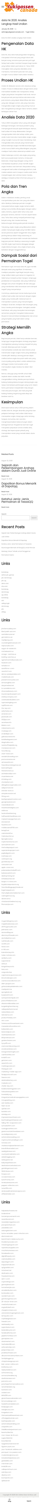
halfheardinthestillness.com (11, 816)
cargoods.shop (7, 972)
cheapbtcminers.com (9, 1310)
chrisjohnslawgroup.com (10, 1361)
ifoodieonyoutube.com (10, 1242)
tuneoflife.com (7, 1188)
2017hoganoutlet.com (9, 927)
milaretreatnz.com (8, 728)
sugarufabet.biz (7, 1438)
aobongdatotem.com (9, 1231)
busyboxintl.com (7, 995)
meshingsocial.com (8, 1066)
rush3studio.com (7, 941)
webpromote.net (7, 788)
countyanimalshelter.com (11, 1154)
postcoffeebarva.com (9, 1001)
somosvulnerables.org (9, 1375)
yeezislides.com (7, 1228)
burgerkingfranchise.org (10, 1006)
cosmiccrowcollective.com (11, 981)
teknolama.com (7, 1015)
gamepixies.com (7, 1339)
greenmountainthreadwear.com (13, 1131)
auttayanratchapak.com (10, 998)
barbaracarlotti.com (9, 873)
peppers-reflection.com (10, 1185)
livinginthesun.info (8, 967)
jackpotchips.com (8, 1350)
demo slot (5, 583)
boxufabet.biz (6, 1441)
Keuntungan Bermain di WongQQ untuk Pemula (18, 548)
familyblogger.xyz (8, 1358)
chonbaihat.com (7, 782)
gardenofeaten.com (9, 1040)
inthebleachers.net (8, 879)
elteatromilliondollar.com (10, 1003)
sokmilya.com (6, 1472)
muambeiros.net (7, 776)
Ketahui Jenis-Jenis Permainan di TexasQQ (17, 500)
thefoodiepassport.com (10, 847)
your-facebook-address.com (12, 1449)
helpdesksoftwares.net (9, 1211)
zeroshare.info (6, 722)
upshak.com (6, 1109)
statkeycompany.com (9, 697)
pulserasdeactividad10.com (11, 870)
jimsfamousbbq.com (9, 629)
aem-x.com (6, 1279)
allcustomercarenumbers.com (12, 1356)
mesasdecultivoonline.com (11, 1026)
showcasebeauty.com (9, 691)
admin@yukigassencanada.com (13, 32)
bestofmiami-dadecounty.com (13, 1239)
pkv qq (4, 581)
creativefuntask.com (9, 1304)
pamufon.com (7, 1381)
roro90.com (6, 944)
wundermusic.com (8, 1296)
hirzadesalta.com (8, 1253)
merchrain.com (7, 1464)
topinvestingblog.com (9, 703)
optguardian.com (8, 1267)
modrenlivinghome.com (10, 1455)
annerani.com (6, 714)
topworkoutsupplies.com (10, 1248)
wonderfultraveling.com (10, 757)
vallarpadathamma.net (10, 1009)
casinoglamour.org (8, 896)
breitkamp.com (7, 1367)
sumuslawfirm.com (8, 1126)
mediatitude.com (8, 677)
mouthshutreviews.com (10, 1250)
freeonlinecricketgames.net (11, 765)
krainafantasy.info (8, 952)
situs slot (5, 586)
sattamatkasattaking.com (11, 1424)
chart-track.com (7, 754)
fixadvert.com (6, 663)
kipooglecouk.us (7, 839)
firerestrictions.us (8, 771)
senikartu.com (7, 958)
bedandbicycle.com (9, 1330)
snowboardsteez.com (9, 1049)
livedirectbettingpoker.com (11, 1089)
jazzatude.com (7, 717)
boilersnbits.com (7, 1029)
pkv (3, 609)
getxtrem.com (7, 1060)
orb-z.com (5, 1021)
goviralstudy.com (8, 862)
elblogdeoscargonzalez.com (11, 785)
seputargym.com (8, 1262)
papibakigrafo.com (8, 853)
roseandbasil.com (8, 805)
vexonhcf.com (7, 671)
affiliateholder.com (8, 1194)
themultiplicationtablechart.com (13, 893)
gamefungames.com (9, 1299)
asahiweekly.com (8, 1324)
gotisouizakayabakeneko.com (12, 986)
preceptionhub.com (9, 1225)
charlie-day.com (7, 1086)
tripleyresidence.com (9, 1370)
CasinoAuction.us (8, 836)
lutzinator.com (7, 1390)
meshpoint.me (7, 989)
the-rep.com (6, 708)
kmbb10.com (6, 1057)
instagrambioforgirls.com (10, 1052)
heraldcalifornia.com (9, 1333)
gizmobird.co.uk (7, 637)
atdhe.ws (5, 811)
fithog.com (5, 796)
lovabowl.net (6, 1213)
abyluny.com (6, 1475)
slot (3, 600)
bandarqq (5, 572)
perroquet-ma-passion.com (11, 1452)
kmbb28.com (6, 1466)
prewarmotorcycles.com (10, 680)
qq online (5, 595)
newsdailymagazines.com (11, 1222)
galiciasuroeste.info (8, 737)
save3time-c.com (8, 668)
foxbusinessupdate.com (10, 1092)
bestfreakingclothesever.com (12, 1120)
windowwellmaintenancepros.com (14, 1191)
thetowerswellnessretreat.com (12, 1415)
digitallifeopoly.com (8, 1256)
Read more (5, 476)
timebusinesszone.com (10, 1183)
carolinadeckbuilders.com (11, 700)
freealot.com (6, 1321)
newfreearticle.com (8, 1035)
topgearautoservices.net (10, 1444)
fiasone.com (6, 1077)
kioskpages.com (7, 1407)
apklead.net (6, 1481)
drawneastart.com (8, 1341)
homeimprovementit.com (11, 1216)
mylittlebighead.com (9, 1319)
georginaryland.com (9, 802)
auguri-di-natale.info (9, 649)
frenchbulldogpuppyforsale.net (12, 887)
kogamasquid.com (8, 890)
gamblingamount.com (9, 1168)
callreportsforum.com (9, 1469)
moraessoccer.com (8, 748)
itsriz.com (5, 969)
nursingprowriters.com (9, 1129)
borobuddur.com (7, 1293)
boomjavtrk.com (7, 1478)
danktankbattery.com (9, 1080)
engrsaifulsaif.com (8, 1307)
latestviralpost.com (8, 1032)
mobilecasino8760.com (10, 828)
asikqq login (6, 603)
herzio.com (5, 947)
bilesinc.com (6, 725)
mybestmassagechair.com (11, 819)
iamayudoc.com (7, 1316)
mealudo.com (6, 1083)
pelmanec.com (7, 930)
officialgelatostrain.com (10, 1418)
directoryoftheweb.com (10, 935)
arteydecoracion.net (9, 793)
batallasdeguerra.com (9, 739)
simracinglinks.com (8, 683)
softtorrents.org (7, 1373)
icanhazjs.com (7, 856)
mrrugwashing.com (8, 1100)
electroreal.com (7, 1236)
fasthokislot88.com (8, 1344)
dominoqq (5, 592)
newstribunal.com (8, 1219)
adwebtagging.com (8, 1157)
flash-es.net (6, 1106)
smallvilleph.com (7, 734)
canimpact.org (7, 859)
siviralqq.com (6, 1114)
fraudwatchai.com (8, 1276)
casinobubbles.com (8, 1259)
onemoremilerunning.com (11, 1046)
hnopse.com (6, 1174)
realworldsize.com (8, 1012)
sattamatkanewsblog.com (11, 1137)
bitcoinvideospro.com (9, 978)
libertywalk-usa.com (9, 631)
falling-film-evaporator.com (11, 1123)
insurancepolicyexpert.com (11, 694)
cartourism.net (7, 865)
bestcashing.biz (7, 768)
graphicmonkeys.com (9, 1336)
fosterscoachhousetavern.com (12, 1023)
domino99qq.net (7, 932)
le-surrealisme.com (8, 688)
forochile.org (6, 751)
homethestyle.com (8, 1287)
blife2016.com (6, 1395)
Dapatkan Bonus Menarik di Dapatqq (19, 485)
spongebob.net (7, 992)
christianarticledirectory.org (11, 901)
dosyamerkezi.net (8, 685)
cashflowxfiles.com (8, 1055)
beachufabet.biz (7, 1432)
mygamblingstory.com (10, 921)
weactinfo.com (7, 1063)
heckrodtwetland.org (9, 813)
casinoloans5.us (7, 833)
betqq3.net (5, 830)
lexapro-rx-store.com (9, 882)
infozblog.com (7, 779)
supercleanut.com (8, 1327)
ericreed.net (6, 822)
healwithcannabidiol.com (10, 1404)
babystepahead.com (9, 1163)
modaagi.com (6, 731)
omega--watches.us (9, 654)
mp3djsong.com (7, 640)
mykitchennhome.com (10, 842)
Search (4, 514)
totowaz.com (6, 1143)
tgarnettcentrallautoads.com (12, 660)
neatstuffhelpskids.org (9, 745)
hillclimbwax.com (8, 1171)
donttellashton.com (8, 938)
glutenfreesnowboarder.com (12, 1398)
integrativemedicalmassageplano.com (15, 1097)
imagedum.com (7, 1412)
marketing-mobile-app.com (11, 1072)
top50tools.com (7, 705)
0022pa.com (6, 720)
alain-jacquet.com (8, 984)
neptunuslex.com (8, 646)
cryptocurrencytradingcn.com (12, 1140)
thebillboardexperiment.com (12, 1429)
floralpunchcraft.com (9, 1075)
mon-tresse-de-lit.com (10, 1435)
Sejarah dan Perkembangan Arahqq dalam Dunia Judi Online (19, 468)
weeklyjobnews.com (9, 1151)
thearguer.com (7, 1069)
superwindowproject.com (10, 850)
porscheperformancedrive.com (13, 1384)
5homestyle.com (7, 904)
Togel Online (30, 32)
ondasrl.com (6, 1393)
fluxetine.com (6, 825)
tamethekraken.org (8, 1387)
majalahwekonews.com (10, 924)
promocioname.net (8, 759)
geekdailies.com (7, 1461)
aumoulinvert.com (8, 845)
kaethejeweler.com (8, 1421)
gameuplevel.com (8, 1285)
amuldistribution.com (9, 1290)
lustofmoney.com (8, 1180)
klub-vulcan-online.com (10, 1364)
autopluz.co (6, 666)
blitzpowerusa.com (8, 1038)
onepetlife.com (7, 1427)
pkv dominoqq (7, 578)
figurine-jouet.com (8, 1447)
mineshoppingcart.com (10, 1245)
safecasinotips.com (8, 1347)
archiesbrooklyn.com (9, 774)
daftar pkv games (8, 575)
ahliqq (4, 612)
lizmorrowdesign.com (9, 1401)
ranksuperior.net (7, 1160)
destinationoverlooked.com (11, 1165)
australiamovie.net (8, 634)
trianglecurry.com (8, 1410)
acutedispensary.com (9, 1134)
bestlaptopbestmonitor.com (11, 799)
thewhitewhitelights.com (10, 808)
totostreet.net (6, 1270)
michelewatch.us (8, 651)
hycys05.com (6, 1043)
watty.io (4, 964)
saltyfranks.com (7, 711)
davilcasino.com (7, 1273)
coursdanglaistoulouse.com (11, 643)
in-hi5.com (5, 949)
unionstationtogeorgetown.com (13, 1313)
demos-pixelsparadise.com (11, 674)
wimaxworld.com (7, 762)
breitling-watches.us (9, 657)
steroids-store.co (8, 791)
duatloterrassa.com (8, 1378)
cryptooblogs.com (8, 1282)
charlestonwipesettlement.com (13, 1146)
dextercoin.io (6, 899)
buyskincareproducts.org (10, 884)
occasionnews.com (8, 1177)
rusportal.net (6, 961)
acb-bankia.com (7, 1103)
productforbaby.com (9, 1018)
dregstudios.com (7, 742)
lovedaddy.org (6, 1094)
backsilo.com (6, 1111)
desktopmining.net (8, 876)
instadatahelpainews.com (11, 1458)
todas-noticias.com (8, 955)
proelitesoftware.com (9, 1353)
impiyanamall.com (8, 1265)
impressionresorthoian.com (11, 1117)
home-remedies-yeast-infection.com (15, 1233)
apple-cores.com (8, 867)
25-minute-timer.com (9, 1302)
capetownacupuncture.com (11, 975)
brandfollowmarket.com (10, 1148)
